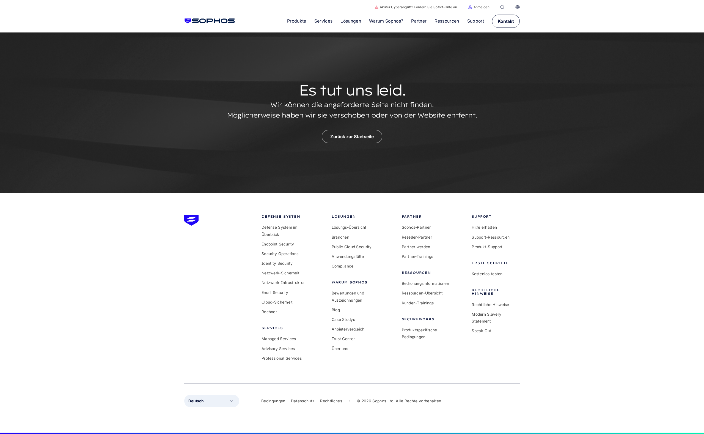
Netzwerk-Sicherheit (280, 273)
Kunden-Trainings (418, 303)
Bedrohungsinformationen (425, 283)
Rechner (269, 311)
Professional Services (282, 358)
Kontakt (506, 21)
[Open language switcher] (517, 7)
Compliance (343, 266)
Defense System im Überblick (280, 230)
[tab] (286, 216)
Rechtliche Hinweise (490, 304)
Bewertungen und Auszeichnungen (348, 296)
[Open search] (502, 7)
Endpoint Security (278, 244)
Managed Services (279, 338)
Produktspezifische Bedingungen (419, 333)
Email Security (275, 292)
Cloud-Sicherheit (277, 302)
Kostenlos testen (487, 273)
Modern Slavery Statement (486, 317)
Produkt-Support (487, 246)
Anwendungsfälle (348, 256)
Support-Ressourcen (491, 237)
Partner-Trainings (417, 256)
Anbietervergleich (348, 329)
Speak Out (481, 330)
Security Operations (280, 253)
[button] (479, 7)
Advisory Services (278, 348)
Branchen (340, 237)
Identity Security (277, 263)
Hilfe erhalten (484, 227)
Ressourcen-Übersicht (422, 293)
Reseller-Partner (417, 237)
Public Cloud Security (352, 246)
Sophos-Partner (416, 227)
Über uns (340, 348)
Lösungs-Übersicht (349, 227)
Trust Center (343, 338)
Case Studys (343, 319)
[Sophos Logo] (209, 21)
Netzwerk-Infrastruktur (283, 282)
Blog (336, 309)
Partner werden (416, 246)
